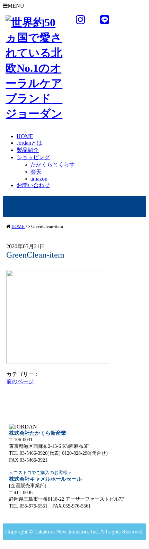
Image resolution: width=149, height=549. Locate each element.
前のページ (20, 381)
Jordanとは (29, 143)
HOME (25, 136)
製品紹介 (28, 150)
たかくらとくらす (52, 164)
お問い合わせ (33, 185)
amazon (38, 179)
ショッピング (33, 157)
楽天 (36, 172)
